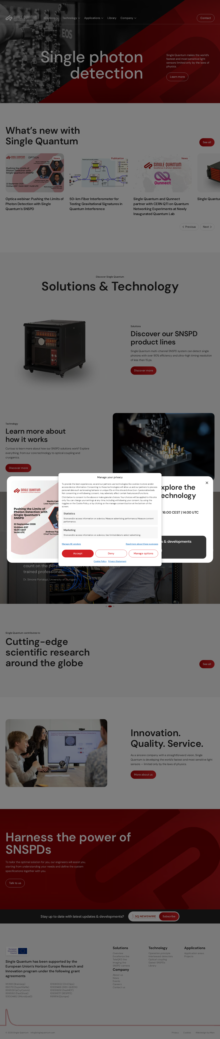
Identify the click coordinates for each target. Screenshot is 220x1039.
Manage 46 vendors (71, 544)
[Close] (207, 482)
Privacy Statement (117, 561)
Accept (77, 553)
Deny (111, 553)
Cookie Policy (100, 561)
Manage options (143, 553)
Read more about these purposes (142, 544)
